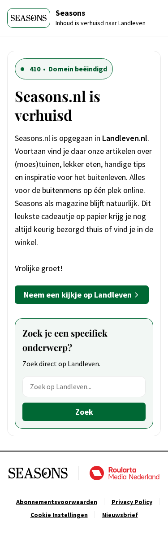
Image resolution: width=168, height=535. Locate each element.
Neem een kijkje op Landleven (78, 294)
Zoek (84, 412)
